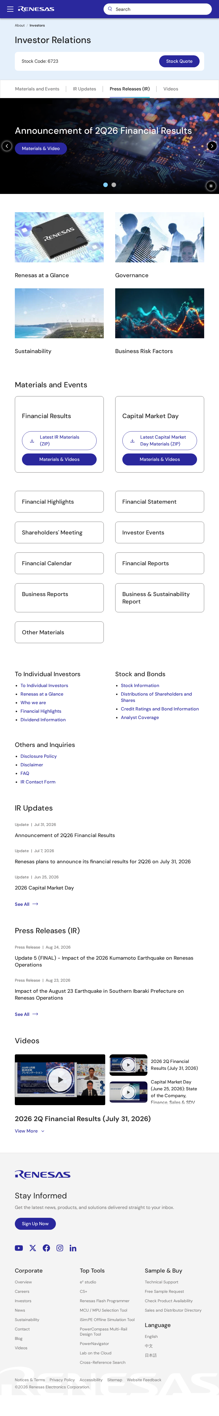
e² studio (88, 1282)
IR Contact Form (38, 782)
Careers (22, 1291)
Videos (170, 89)
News (20, 1310)
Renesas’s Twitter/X (32, 1248)
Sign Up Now (35, 1224)
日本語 (151, 1355)
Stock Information (140, 685)
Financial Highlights (41, 711)
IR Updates (84, 89)
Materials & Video (41, 148)
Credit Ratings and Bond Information (160, 709)
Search (158, 9)
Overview (23, 1282)
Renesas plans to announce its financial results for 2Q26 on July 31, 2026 (103, 861)
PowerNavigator (94, 1343)
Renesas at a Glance (42, 694)
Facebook (46, 1248)
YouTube (19, 1248)
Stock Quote (179, 61)
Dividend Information (43, 720)
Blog (19, 1338)
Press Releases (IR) (130, 89)
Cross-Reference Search (102, 1362)
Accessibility (91, 1379)
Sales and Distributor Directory (173, 1310)
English (151, 1336)
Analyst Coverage (140, 717)
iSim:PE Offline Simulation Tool (107, 1319)
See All (22, 904)
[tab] (105, 185)
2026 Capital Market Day (44, 887)
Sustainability (27, 1319)
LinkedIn (73, 1248)
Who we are (33, 703)
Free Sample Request (164, 1291)
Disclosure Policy (39, 756)
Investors (23, 1300)
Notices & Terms (30, 1379)
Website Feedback (144, 1379)
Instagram (59, 1248)
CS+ (83, 1291)
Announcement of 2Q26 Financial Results (65, 835)
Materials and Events (37, 89)
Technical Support (161, 1282)
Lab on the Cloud (95, 1353)
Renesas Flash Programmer (104, 1300)
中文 (149, 1345)
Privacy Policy (62, 1379)
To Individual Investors (44, 685)
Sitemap (114, 1379)
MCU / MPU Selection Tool (103, 1310)
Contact (22, 1329)
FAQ (25, 773)
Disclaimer (32, 765)
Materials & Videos (59, 459)
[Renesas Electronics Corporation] (36, 9)
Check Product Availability (169, 1300)
